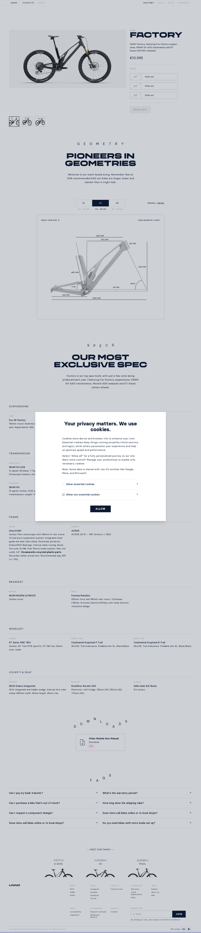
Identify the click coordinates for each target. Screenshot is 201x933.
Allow (100, 508)
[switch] (78, 484)
